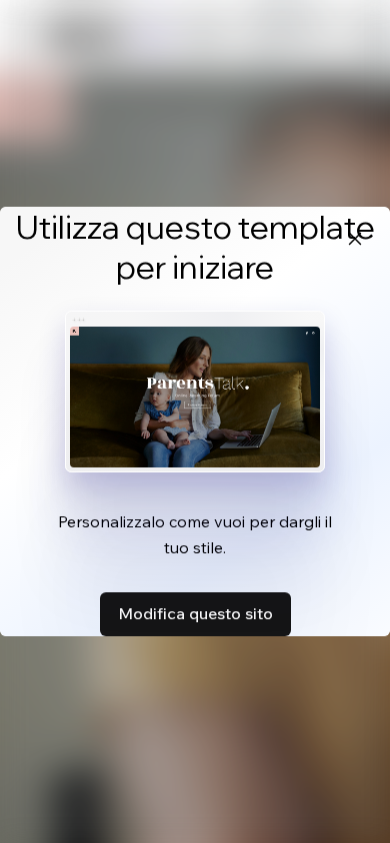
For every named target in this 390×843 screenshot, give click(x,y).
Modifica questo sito (195, 613)
